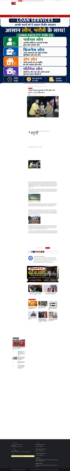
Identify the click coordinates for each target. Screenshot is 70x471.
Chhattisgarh (32, 86)
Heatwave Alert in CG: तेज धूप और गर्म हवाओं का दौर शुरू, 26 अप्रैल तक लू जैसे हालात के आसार (32, 308)
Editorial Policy (38, 469)
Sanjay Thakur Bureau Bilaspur (39, 256)
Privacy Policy (42, 469)
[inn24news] (13, 3)
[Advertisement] (43, 8)
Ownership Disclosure (47, 469)
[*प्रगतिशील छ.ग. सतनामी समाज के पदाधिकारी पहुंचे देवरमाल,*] (15, 362)
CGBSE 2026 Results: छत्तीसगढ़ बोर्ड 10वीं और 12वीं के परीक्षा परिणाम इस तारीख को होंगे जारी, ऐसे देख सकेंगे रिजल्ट (53, 308)
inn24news (24, 469)
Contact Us (57, 469)
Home (29, 86)
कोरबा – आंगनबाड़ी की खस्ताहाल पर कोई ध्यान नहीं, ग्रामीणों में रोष (42, 307)
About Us (34, 469)
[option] (43, 274)
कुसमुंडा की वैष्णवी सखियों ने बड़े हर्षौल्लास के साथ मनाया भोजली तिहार (43, 274)
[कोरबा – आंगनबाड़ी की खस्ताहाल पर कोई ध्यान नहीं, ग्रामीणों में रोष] (42, 303)
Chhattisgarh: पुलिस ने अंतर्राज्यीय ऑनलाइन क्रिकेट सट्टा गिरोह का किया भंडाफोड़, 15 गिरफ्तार (53, 319)
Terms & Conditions (52, 469)
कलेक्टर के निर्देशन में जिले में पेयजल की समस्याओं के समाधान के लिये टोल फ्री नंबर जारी (32, 318)
